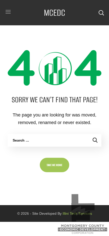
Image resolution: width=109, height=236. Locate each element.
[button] (101, 12)
